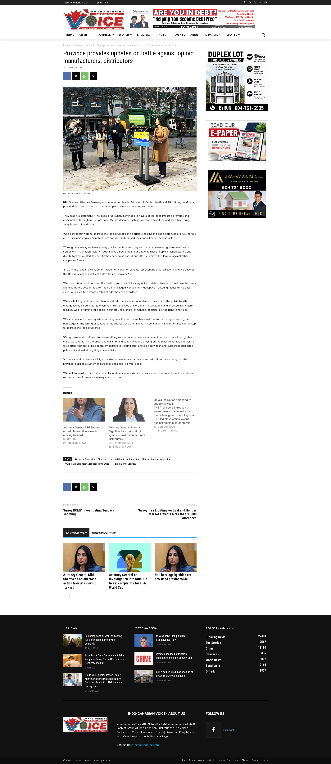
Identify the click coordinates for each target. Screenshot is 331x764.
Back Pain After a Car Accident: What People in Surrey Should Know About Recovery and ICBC (105, 659)
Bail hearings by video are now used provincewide (173, 577)
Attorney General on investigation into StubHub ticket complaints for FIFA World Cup (128, 581)
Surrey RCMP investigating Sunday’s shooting (89, 512)
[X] (255, 3)
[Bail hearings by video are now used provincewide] (176, 557)
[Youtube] (265, 3)
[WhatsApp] (84, 76)
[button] (263, 34)
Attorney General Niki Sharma (90, 459)
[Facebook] (244, 3)
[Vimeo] (260, 3)
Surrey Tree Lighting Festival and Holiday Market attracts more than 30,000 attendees (167, 514)
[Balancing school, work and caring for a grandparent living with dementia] (72, 640)
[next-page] (71, 595)
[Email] (93, 76)
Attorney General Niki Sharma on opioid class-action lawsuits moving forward (83, 431)
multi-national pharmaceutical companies (87, 463)
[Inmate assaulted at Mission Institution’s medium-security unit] (143, 658)
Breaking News (82, 45)
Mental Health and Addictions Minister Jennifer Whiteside (140, 459)
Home (66, 45)
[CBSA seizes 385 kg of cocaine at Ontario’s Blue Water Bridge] (143, 676)
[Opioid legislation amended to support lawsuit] (176, 415)
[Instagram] (249, 3)
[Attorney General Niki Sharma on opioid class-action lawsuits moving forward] (84, 410)
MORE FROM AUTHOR (103, 533)
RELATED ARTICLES (76, 533)
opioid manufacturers (124, 463)
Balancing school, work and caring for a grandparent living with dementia (103, 639)
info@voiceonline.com (145, 745)
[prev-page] (65, 595)
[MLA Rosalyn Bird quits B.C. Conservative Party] (143, 640)
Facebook (229, 729)
